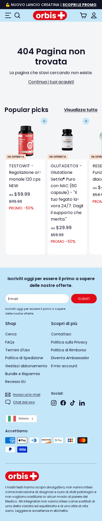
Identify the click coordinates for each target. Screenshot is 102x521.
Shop (10, 324)
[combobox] (21, 419)
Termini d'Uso (17, 350)
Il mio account (64, 366)
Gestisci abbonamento (26, 366)
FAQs (9, 342)
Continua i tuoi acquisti (51, 82)
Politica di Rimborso (68, 350)
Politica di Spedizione (24, 357)
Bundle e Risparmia (22, 373)
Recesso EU (15, 381)
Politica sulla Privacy (69, 342)
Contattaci (61, 334)
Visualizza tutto (81, 110)
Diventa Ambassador (70, 357)
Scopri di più (64, 324)
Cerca (10, 334)
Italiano (24, 418)
